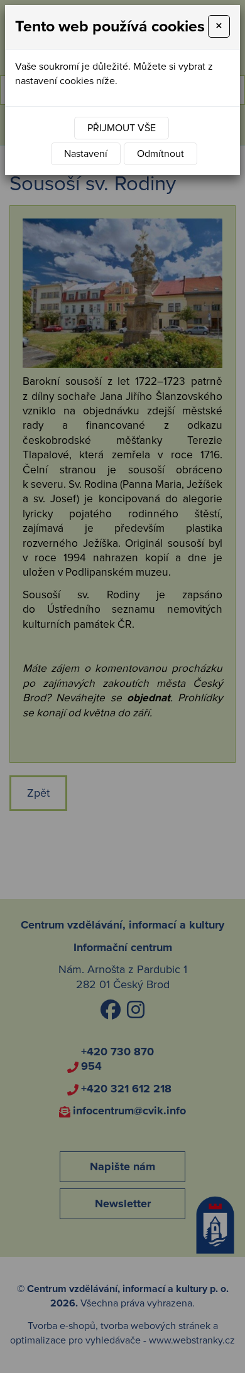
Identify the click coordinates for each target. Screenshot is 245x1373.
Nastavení (85, 154)
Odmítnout (160, 154)
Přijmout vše (121, 128)
